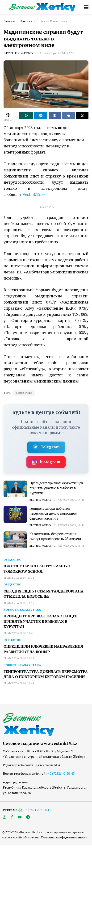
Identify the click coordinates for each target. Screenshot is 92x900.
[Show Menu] (86, 7)
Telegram (50, 447)
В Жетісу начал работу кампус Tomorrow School (37, 568)
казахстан (24, 393)
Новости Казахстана (51, 21)
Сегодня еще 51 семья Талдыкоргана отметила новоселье (44, 593)
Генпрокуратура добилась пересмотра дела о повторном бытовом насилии (53, 513)
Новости (26, 21)
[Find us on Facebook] (12, 817)
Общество (12, 559)
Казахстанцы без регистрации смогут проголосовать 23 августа (55, 536)
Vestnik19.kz (34, 194)
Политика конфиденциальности (64, 837)
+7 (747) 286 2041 (37, 810)
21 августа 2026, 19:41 (69, 499)
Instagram (50, 461)
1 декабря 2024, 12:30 (57, 53)
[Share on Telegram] (40, 115)
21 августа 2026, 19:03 (19, 658)
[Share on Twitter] (82, 115)
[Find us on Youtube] (19, 817)
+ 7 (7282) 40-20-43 (61, 773)
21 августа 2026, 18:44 (69, 525)
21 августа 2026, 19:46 (19, 602)
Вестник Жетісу (18, 53)
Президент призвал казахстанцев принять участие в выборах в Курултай (56, 488)
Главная (10, 21)
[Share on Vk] (68, 115)
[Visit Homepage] (42, 7)
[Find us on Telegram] (28, 817)
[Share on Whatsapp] (26, 115)
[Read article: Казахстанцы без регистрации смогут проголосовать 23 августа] (15, 539)
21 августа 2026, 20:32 (19, 577)
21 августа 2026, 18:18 (69, 545)
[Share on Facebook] (55, 115)
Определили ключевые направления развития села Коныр (43, 649)
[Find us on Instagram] (4, 817)
